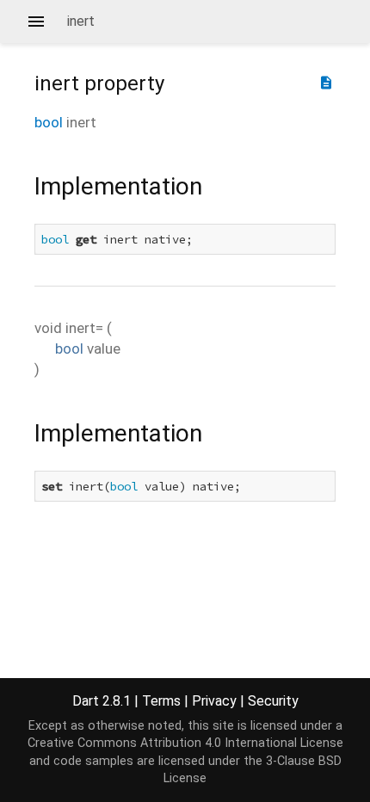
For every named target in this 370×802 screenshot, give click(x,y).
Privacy (214, 701)
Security (273, 701)
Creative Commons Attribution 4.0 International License (185, 743)
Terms (161, 701)
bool (48, 122)
